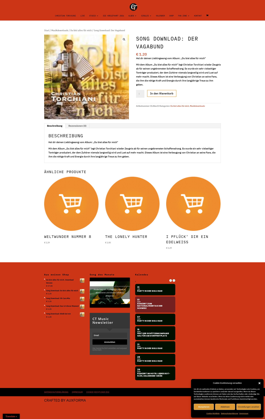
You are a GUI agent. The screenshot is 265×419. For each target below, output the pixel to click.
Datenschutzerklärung (229, 413)
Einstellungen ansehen (248, 406)
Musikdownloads (59, 30)
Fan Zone (182, 16)
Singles (145, 16)
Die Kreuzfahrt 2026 (113, 16)
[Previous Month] (170, 280)
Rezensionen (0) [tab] (77, 125)
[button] (259, 383)
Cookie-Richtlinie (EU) (97, 392)
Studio (92, 16)
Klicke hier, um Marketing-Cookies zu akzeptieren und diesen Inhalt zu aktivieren (110, 292)
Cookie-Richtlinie (213, 413)
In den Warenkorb (161, 93)
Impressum (243, 413)
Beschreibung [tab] (54, 125)
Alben (131, 16)
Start (46, 30)
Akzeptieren (203, 406)
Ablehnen (225, 406)
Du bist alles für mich (81, 30)
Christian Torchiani (65, 16)
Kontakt (198, 16)
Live (82, 16)
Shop (171, 16)
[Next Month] (174, 280)
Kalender (160, 16)
